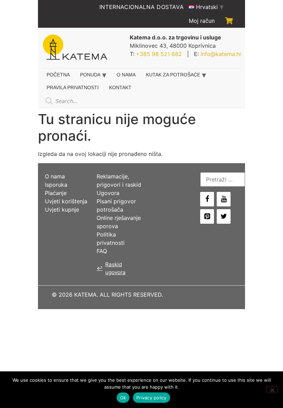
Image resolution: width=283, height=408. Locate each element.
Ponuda (90, 74)
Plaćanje (56, 192)
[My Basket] (229, 21)
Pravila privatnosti (73, 87)
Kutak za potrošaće (173, 74)
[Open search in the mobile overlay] (94, 101)
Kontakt (120, 87)
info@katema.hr (221, 53)
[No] (272, 389)
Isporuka (56, 184)
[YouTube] (224, 199)
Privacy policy (151, 397)
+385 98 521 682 (159, 53)
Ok (123, 397)
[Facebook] (207, 199)
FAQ (102, 251)
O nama (126, 74)
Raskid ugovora (111, 268)
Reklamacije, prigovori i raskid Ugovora (119, 184)
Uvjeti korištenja (66, 201)
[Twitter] (224, 216)
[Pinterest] (207, 216)
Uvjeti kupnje (62, 209)
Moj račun (202, 20)
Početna (58, 74)
